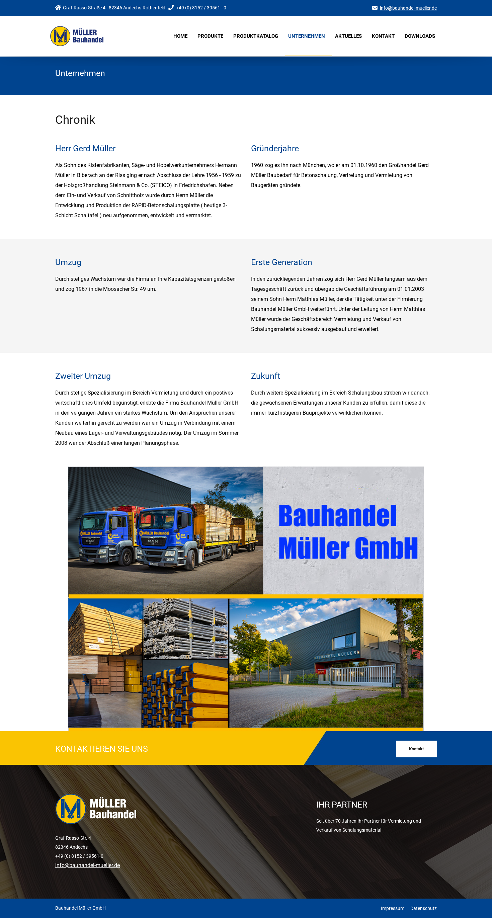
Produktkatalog (255, 36)
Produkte (210, 36)
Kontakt (383, 36)
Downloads (420, 36)
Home (180, 36)
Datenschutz (423, 908)
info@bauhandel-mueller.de (408, 8)
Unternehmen (306, 36)
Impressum (392, 908)
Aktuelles (348, 36)
